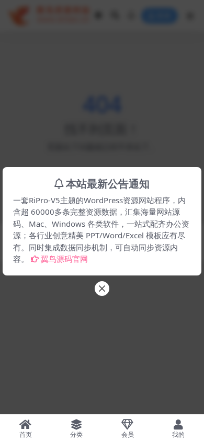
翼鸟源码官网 (64, 258)
